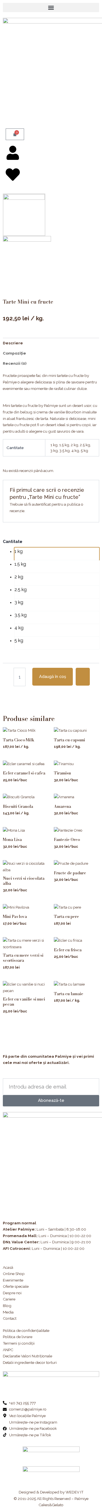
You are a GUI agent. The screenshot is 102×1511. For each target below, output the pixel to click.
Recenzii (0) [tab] (14, 363)
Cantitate (12, 541)
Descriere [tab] (13, 343)
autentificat (41, 504)
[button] (51, 7)
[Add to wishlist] (83, 677)
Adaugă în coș (52, 676)
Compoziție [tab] (14, 353)
